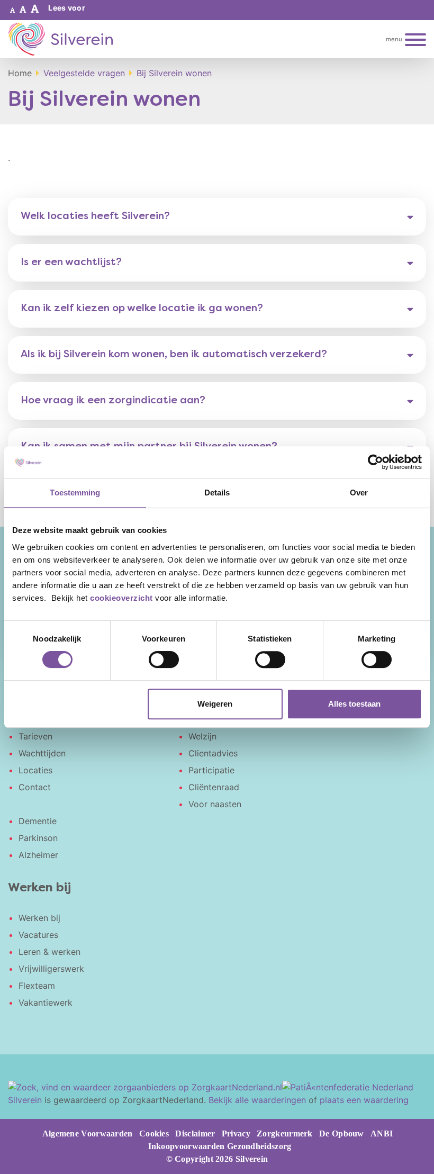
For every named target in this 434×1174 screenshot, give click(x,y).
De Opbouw (341, 1133)
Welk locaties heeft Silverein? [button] (95, 216)
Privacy (236, 1133)
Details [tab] (217, 492)
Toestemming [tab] (75, 492)
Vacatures (38, 934)
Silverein (25, 1100)
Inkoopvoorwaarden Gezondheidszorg (220, 1146)
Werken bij (39, 918)
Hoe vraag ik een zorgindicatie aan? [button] (113, 400)
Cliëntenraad (213, 787)
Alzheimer (38, 855)
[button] (13, 10)
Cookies (154, 1133)
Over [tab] (359, 492)
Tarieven (35, 736)
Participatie (211, 770)
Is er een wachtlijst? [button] (71, 262)
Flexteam (37, 985)
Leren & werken (49, 951)
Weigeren (214, 703)
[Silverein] (60, 39)
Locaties (35, 770)
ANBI (381, 1133)
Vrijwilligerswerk (51, 968)
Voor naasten (214, 804)
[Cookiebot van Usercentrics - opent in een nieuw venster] (375, 462)
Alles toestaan (354, 703)
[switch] (164, 659)
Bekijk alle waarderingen (257, 1100)
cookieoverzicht (121, 597)
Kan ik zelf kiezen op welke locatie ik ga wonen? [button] (142, 308)
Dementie (38, 821)
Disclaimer (195, 1133)
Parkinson (38, 838)
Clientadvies (213, 753)
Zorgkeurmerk (285, 1133)
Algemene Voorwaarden (87, 1133)
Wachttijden (42, 753)
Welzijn (202, 736)
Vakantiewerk (46, 1002)
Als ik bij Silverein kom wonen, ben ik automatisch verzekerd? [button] (174, 354)
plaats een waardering (364, 1100)
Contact (35, 787)
